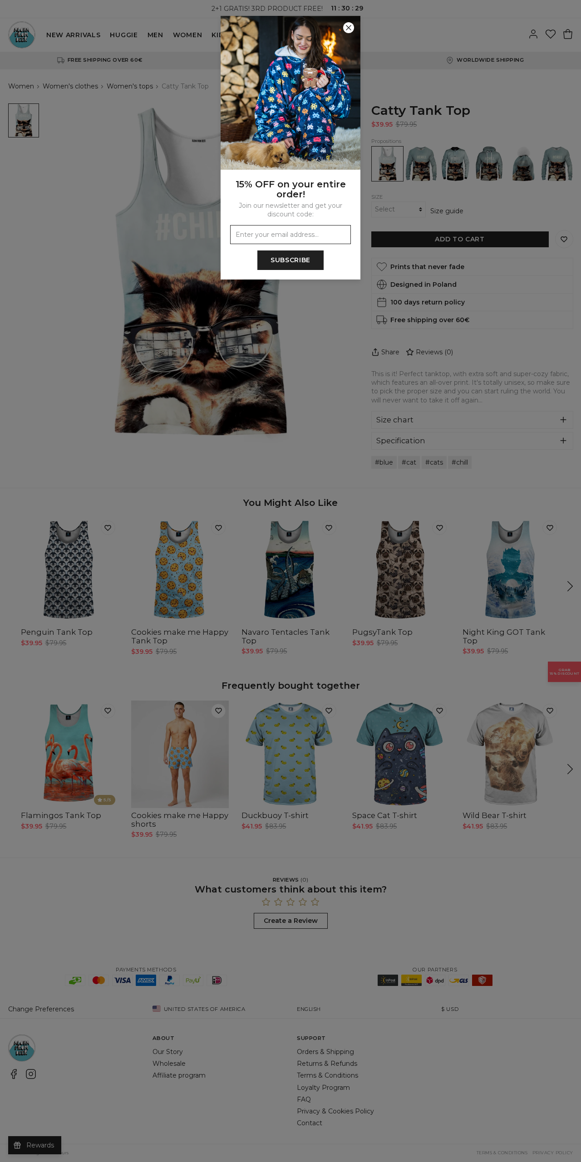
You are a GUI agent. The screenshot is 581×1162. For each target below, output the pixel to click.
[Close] (348, 27)
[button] (290, 581)
